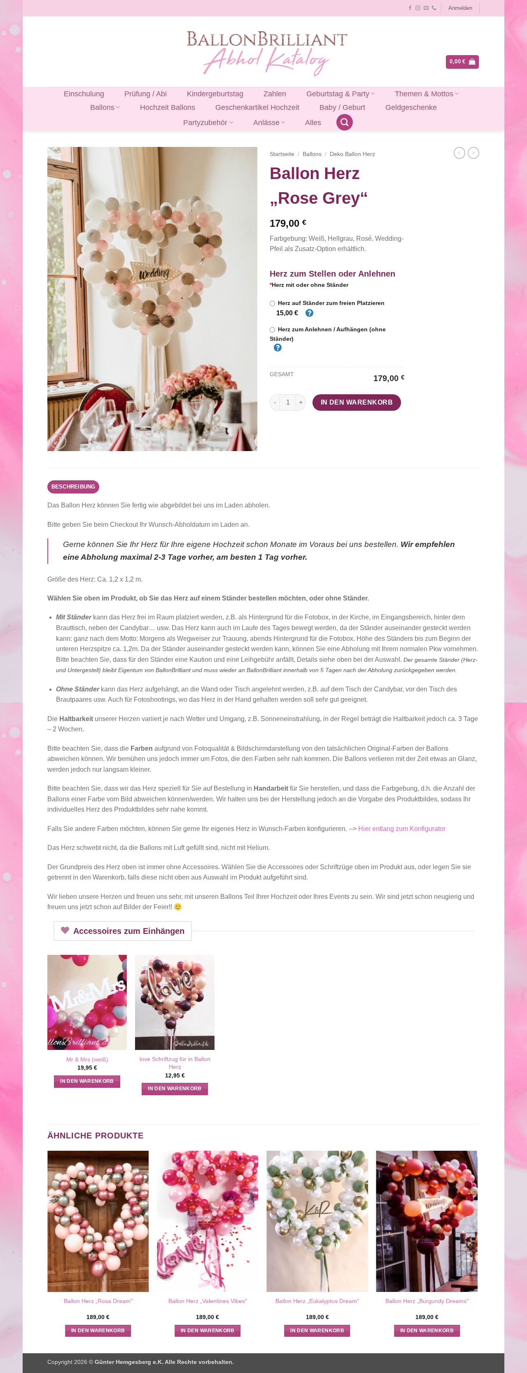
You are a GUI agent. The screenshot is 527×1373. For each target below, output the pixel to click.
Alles (313, 123)
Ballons (102, 107)
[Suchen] (344, 122)
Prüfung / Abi (145, 94)
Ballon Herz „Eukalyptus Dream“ (317, 1301)
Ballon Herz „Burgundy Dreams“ (427, 1301)
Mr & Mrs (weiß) (87, 1059)
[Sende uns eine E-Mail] (426, 8)
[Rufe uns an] (433, 8)
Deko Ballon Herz (352, 154)
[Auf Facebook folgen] (410, 8)
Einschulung (84, 94)
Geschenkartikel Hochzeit (257, 107)
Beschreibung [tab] (73, 487)
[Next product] (459, 152)
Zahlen (275, 94)
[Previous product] (473, 152)
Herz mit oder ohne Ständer (309, 285)
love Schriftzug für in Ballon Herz (175, 1063)
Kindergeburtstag (215, 94)
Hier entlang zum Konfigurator (401, 828)
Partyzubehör (205, 123)
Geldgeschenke (411, 107)
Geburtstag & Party (337, 94)
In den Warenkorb (357, 402)
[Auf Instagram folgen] (417, 8)
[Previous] (48, 1251)
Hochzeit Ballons (167, 107)
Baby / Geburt (342, 107)
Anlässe (266, 123)
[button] (460, 8)
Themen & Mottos (424, 94)
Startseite (282, 154)
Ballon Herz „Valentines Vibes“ (207, 1301)
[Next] (477, 1251)
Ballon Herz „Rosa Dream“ (98, 1301)
